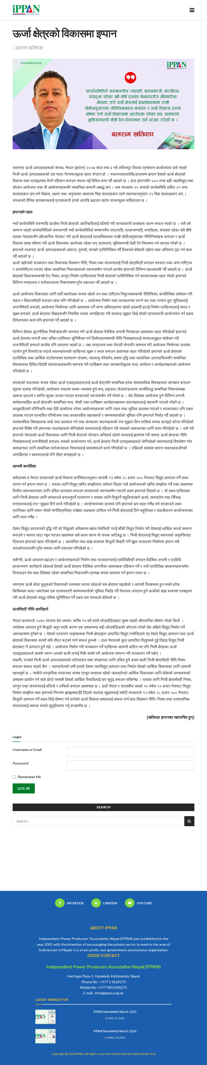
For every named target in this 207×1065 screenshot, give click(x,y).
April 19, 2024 (116, 1037)
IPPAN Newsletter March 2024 (115, 1031)
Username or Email (27, 749)
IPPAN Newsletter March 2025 (115, 1012)
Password (20, 763)
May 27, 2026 (116, 1018)
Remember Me (29, 777)
